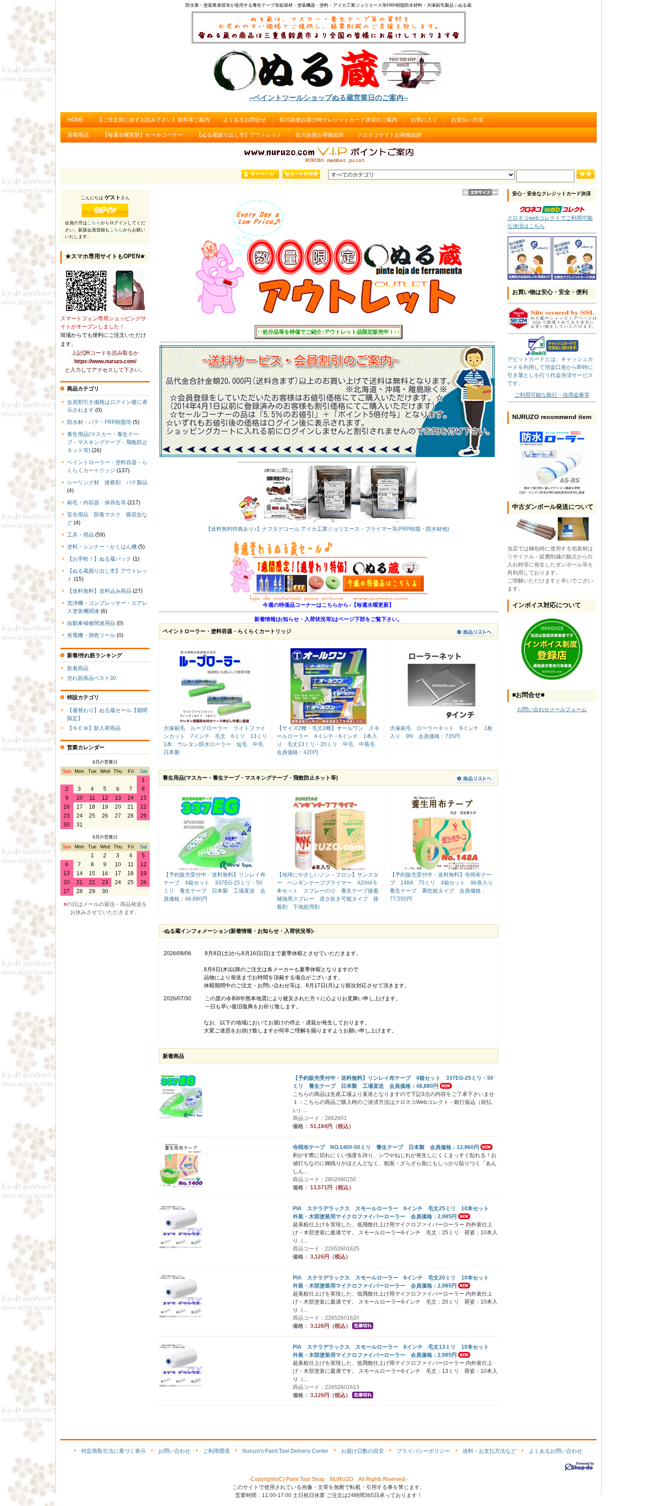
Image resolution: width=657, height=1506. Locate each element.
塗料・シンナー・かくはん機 (102, 547)
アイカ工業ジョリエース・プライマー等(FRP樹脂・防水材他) (375, 529)
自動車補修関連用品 (91, 623)
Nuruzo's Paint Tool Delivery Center (285, 1451)
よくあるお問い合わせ (555, 1451)
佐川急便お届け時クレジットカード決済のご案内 (338, 120)
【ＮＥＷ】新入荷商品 (94, 728)
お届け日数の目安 (362, 1451)
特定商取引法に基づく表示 (113, 1451)
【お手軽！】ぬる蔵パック (99, 559)
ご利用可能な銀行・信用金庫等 (552, 395)
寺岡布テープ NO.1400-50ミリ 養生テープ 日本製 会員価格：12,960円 (386, 1147)
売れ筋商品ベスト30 (91, 678)
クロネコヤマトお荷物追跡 (389, 135)
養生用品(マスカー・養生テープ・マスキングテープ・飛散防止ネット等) (107, 442)
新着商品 (78, 135)
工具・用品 (80, 535)
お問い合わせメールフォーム (552, 709)
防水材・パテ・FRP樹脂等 (99, 422)
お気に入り (424, 120)
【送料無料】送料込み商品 (99, 591)
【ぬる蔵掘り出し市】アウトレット (239, 135)
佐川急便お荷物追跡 (319, 135)
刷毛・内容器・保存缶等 (96, 502)
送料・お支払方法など (489, 1451)
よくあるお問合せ (244, 120)
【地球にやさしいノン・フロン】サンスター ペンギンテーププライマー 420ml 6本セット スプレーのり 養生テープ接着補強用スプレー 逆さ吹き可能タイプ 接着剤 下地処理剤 (328, 891)
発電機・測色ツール (91, 635)
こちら (94, 222)
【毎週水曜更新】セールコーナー (142, 135)
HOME (75, 120)
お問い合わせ (174, 1451)
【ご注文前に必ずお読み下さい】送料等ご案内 (153, 120)
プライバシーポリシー (423, 1451)
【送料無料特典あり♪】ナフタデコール (252, 529)
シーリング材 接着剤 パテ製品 (107, 482)
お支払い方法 (467, 120)
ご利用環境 (216, 1451)
